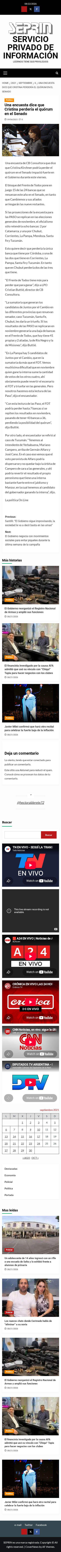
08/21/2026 (12, 616)
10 (38, 1129)
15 (22, 1136)
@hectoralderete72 (30, 802)
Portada (9, 1194)
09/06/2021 (12, 119)
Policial (9, 1181)
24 (38, 1143)
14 (14, 1136)
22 (22, 1143)
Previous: (30, 521)
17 (38, 1136)
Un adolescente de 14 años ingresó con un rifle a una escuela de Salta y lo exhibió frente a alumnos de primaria (30, 1262)
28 (14, 1150)
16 (30, 1136)
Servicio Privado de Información (30, 47)
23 (30, 1143)
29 (22, 1150)
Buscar (7, 822)
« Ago (26, 1157)
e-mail (17, 1524)
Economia (10, 1175)
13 (6, 1136)
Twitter (29, 1524)
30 (30, 1150)
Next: (27, 538)
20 (6, 1143)
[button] (5, 73)
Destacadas (11, 1168)
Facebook (41, 1524)
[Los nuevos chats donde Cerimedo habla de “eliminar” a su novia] (30, 1298)
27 (6, 1150)
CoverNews (32, 1546)
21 (14, 1143)
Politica (9, 100)
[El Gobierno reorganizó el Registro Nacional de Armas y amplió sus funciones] (30, 585)
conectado (39, 760)
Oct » (35, 1157)
